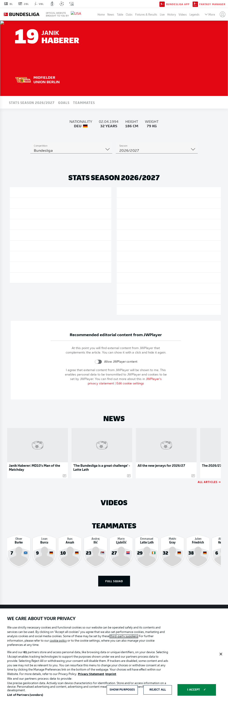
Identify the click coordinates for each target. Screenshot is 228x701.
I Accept (193, 689)
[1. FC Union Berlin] (23, 79)
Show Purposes (122, 689)
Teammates (84, 102)
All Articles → (209, 482)
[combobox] (71, 151)
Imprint (110, 674)
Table (120, 14)
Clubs (129, 14)
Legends (194, 14)
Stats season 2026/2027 (32, 102)
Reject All (157, 689)
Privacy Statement (91, 674)
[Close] (221, 654)
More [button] (211, 14)
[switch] (98, 362)
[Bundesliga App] (162, 4)
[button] (220, 14)
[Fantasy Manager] (195, 4)
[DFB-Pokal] (52, 4)
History (171, 14)
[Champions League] (61, 4)
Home (101, 14)
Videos (183, 14)
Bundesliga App (177, 4)
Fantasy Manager (212, 4)
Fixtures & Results (146, 14)
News (110, 14)
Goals (63, 102)
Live (162, 14)
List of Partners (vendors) (25, 695)
